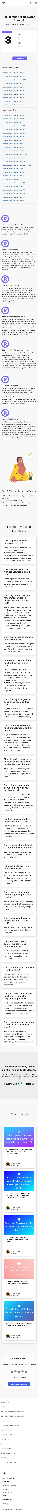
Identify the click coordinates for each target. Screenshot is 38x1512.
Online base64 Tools (6, 1434)
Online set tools (5, 1439)
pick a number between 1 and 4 (13, 105)
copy (7, 32)
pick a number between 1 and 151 (14, 136)
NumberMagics (18, 1509)
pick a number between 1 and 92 (13, 115)
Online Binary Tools (6, 1430)
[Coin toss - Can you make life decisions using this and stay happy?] (19, 1225)
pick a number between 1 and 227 (14, 193)
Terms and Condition (9, 1485)
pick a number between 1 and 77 (13, 143)
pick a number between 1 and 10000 (15, 154)
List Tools (3, 1407)
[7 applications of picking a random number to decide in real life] (19, 1311)
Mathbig (5, 1503)
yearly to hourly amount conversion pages (12, 1411)
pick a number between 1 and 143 (14, 119)
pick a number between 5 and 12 (13, 186)
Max (20, 43)
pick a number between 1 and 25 (13, 83)
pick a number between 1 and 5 (13, 101)
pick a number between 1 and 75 (13, 90)
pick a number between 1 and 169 (14, 126)
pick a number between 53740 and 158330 (17, 165)
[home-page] (3, 3)
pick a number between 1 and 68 (13, 172)
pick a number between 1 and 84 (13, 129)
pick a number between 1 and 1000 (14, 80)
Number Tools (5, 1402)
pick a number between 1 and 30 (13, 97)
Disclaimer (5, 1489)
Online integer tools (6, 1448)
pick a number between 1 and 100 (14, 76)
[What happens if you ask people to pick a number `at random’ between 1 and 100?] (19, 1137)
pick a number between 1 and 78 (13, 176)
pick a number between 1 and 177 (14, 190)
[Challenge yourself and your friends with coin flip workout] (19, 1269)
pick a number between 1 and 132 (14, 151)
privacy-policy (7, 1492)
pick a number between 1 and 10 (13, 73)
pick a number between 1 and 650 (14, 183)
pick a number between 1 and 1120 (14, 133)
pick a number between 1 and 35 (13, 147)
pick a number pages (7, 1421)
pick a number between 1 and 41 (13, 140)
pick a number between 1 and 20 (13, 94)
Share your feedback (19, 1384)
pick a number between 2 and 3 (13, 179)
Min (19, 34)
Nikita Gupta (15, 1163)
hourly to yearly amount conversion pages (12, 1416)
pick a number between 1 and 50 (13, 87)
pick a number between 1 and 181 (14, 122)
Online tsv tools (5, 1444)
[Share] (30, 3)
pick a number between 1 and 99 (13, 200)
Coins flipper (4, 1457)
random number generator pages (10, 1425)
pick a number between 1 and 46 (13, 158)
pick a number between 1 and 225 (14, 161)
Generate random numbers (8, 1453)
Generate (20, 58)
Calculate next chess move (8, 1462)
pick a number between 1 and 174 (14, 197)
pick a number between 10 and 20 (14, 168)
